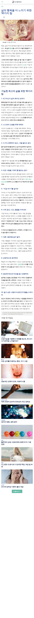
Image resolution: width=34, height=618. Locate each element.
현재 (23, 65)
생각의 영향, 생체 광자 (9, 422)
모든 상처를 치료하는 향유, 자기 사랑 (14, 361)
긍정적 (20, 264)
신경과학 (3, 337)
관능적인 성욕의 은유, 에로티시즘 (13, 381)
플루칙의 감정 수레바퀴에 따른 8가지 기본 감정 (16, 443)
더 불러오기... (17, 491)
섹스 (2, 379)
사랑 (18, 248)
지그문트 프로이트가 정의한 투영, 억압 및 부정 (17, 465)
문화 (2, 6)
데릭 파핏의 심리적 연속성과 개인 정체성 (15, 402)
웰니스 (2, 359)
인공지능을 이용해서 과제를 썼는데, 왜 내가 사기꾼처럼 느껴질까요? (16, 340)
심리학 (2, 485)
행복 (11, 48)
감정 (2, 440)
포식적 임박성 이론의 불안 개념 (12, 487)
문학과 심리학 (4, 400)
